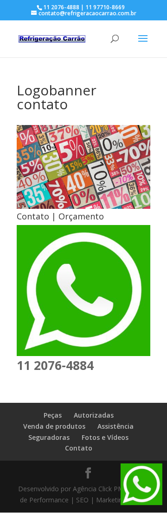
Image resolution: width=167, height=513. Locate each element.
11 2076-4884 (55, 365)
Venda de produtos (54, 426)
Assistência (115, 426)
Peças (53, 415)
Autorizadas (94, 415)
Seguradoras (49, 437)
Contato (78, 448)
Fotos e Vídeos (105, 437)
